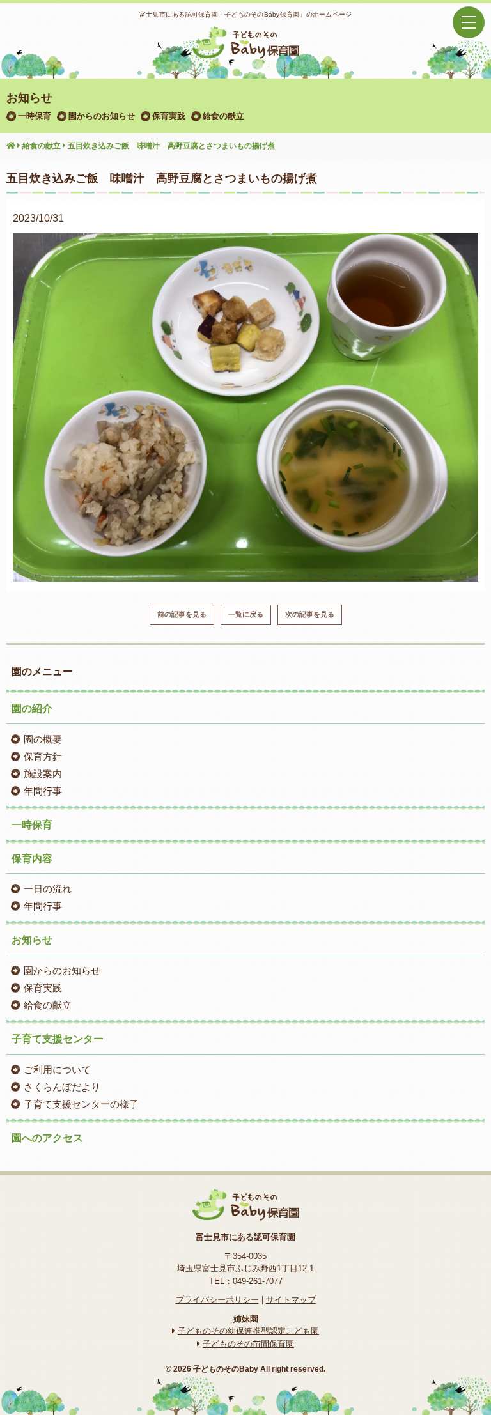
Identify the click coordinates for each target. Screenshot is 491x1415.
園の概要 (43, 739)
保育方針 (43, 756)
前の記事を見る (182, 614)
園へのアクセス (47, 1138)
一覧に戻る (245, 614)
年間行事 (43, 790)
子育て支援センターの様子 (81, 1104)
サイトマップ (291, 1299)
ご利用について (57, 1069)
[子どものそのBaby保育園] (245, 50)
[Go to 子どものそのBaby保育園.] (10, 146)
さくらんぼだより (62, 1086)
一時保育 (34, 116)
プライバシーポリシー (217, 1299)
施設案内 (43, 773)
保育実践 (168, 116)
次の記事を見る (309, 614)
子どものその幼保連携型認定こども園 (248, 1331)
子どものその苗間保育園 (248, 1344)
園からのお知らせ (101, 116)
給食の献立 (223, 116)
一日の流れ (48, 888)
